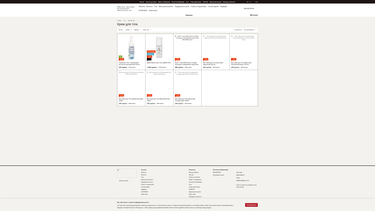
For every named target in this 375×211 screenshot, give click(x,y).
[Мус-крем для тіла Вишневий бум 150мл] (159, 84)
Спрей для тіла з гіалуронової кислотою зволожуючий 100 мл (129, 63)
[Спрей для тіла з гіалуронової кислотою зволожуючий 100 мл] (131, 47)
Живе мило (153, 10)
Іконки (128, 29)
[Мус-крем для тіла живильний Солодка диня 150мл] (187, 84)
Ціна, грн (146, 29)
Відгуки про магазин (215, 2)
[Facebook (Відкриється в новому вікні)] (121, 2)
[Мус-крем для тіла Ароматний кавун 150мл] (131, 84)
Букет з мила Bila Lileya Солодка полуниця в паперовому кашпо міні (186, 63)
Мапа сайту (192, 194)
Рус (250, 1)
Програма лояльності (229, 2)
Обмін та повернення (164, 2)
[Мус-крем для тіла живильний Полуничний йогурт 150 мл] (243, 47)
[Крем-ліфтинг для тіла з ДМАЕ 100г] (159, 47)
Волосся (149, 6)
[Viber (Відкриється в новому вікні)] (126, 2)
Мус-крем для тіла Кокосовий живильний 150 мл (213, 63)
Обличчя (142, 6)
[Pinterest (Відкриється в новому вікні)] (129, 2)
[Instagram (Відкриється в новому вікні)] (118, 2)
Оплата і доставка (151, 2)
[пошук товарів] (118, 15)
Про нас (142, 2)
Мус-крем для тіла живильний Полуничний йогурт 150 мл (241, 63)
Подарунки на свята (182, 6)
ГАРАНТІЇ (205, 2)
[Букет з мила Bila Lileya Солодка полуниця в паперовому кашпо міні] (187, 47)
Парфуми (223, 6)
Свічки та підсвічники (198, 6)
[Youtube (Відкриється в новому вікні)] (124, 2)
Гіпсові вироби (213, 6)
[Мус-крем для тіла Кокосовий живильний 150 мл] (215, 47)
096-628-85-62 (249, 8)
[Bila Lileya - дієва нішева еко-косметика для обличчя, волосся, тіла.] (127, 173)
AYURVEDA (143, 10)
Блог (187, 2)
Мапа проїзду (240, 187)
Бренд (136, 29)
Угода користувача (195, 2)
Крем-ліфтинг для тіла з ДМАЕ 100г (159, 62)
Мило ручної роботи (166, 6)
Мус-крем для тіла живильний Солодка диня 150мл (185, 99)
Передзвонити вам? (218, 175)
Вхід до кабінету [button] (194, 172)
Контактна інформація (178, 2)
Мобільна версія (123, 180)
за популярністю (249, 29)
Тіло (155, 6)
